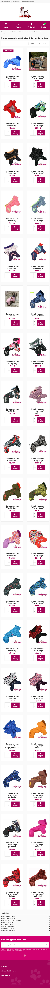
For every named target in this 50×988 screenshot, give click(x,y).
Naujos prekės (16, 1)
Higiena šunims (7, 922)
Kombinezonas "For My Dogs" (12, 77)
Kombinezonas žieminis (12, 315)
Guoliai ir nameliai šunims (11, 921)
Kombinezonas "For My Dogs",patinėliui (12, 746)
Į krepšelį (15, 85)
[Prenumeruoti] (47, 944)
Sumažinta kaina (6, 1)
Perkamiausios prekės (28, 1)
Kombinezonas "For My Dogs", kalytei (37, 411)
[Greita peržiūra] (19, 52)
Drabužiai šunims (8, 917)
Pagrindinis (5, 913)
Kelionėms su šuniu (9, 930)
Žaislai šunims (7, 924)
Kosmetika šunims (8, 919)
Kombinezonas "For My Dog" (37, 267)
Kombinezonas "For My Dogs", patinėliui (12, 795)
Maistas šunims (8, 928)
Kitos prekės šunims (9, 926)
